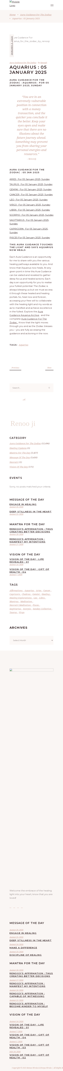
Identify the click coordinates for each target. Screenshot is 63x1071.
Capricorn (15, 594)
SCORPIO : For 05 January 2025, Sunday (31, 215)
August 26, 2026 (16, 507)
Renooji (43, 62)
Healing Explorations (21, 597)
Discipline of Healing (26, 955)
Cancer (46, 590)
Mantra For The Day (20, 452)
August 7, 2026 (16, 574)
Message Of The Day (20, 457)
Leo (35, 597)
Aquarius (23, 344)
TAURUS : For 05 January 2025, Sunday (31, 184)
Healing (46, 594)
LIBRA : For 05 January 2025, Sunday (30, 209)
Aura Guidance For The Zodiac (36, 14)
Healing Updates (18, 448)
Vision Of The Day (19, 466)
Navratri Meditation (20, 605)
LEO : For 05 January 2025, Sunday (29, 199)
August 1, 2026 (16, 1041)
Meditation (26, 601)
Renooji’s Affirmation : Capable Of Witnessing (27, 995)
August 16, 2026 (16, 990)
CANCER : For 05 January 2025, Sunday (31, 194)
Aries (38, 590)
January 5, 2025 (12, 45)
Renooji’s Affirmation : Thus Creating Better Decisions (31, 530)
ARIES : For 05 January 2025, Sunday (30, 179)
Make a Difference (23, 947)
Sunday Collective (42, 608)
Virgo (21, 612)
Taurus (13, 612)
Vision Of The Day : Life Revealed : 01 (27, 560)
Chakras (26, 594)
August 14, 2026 (16, 564)
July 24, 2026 (15, 1051)
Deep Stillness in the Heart (31, 511)
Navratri (14, 462)
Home (13, 14)
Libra (42, 597)
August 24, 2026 (16, 944)
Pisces (36, 605)
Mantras (14, 601)
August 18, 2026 (16, 534)
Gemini (36, 594)
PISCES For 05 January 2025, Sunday (30, 237)
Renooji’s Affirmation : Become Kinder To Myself (29, 1005)
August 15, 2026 (16, 1000)
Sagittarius (15, 608)
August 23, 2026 (16, 951)
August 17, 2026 (16, 544)
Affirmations (16, 590)
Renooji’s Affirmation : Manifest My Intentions (28, 540)
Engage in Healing (23, 504)
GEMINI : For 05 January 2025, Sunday (31, 189)
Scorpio (27, 608)
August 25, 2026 (16, 514)
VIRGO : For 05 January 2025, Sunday (30, 204)
